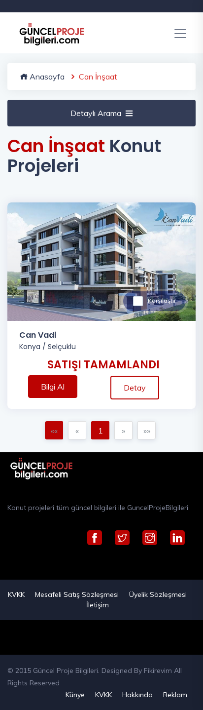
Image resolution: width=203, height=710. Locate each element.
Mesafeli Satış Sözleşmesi (77, 594)
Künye (75, 694)
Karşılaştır (162, 300)
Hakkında (137, 694)
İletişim (97, 604)
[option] (101, 261)
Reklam (175, 694)
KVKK (16, 594)
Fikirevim (158, 670)
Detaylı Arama (95, 113)
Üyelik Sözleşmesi (158, 594)
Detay (135, 388)
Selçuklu (62, 347)
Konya (29, 347)
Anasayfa (46, 76)
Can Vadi (37, 335)
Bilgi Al (53, 387)
